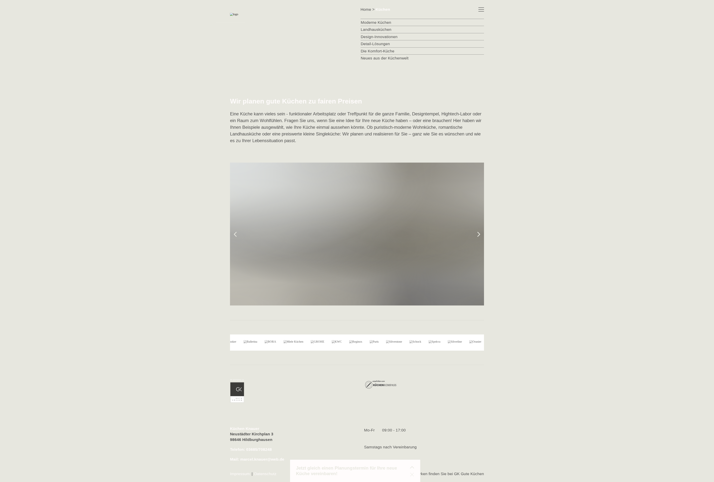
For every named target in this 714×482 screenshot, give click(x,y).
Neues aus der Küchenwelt (385, 58)
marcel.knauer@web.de (262, 459)
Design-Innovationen (379, 37)
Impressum (240, 474)
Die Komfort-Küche (377, 51)
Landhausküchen (376, 29)
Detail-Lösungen (375, 44)
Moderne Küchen (376, 22)
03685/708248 (259, 449)
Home (366, 9)
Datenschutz (265, 474)
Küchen (383, 9)
